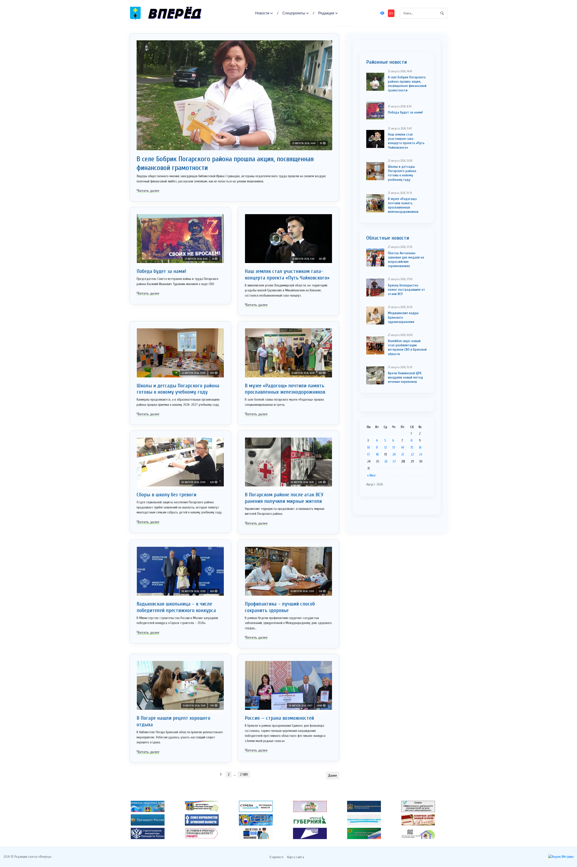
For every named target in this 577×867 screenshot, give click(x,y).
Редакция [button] (326, 13)
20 (394, 454)
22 (412, 454)
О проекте (277, 857)
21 (402, 454)
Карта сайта (295, 857)
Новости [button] (262, 13)
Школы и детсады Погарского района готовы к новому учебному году (178, 389)
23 (420, 454)
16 (420, 447)
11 (377, 447)
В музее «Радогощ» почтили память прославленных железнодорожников (285, 389)
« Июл (371, 475)
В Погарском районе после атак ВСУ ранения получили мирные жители (284, 498)
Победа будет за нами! (161, 271)
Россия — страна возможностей (279, 718)
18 (377, 454)
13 (393, 447)
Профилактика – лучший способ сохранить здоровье (280, 607)
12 (385, 447)
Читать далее (148, 190)
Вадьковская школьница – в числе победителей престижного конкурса (176, 607)
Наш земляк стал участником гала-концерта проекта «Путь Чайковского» (287, 274)
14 (402, 447)
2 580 (244, 774)
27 (394, 461)
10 (368, 447)
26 (385, 461)
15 (412, 447)
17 (368, 454)
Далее (332, 776)
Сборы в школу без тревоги (166, 495)
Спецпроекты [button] (293, 13)
